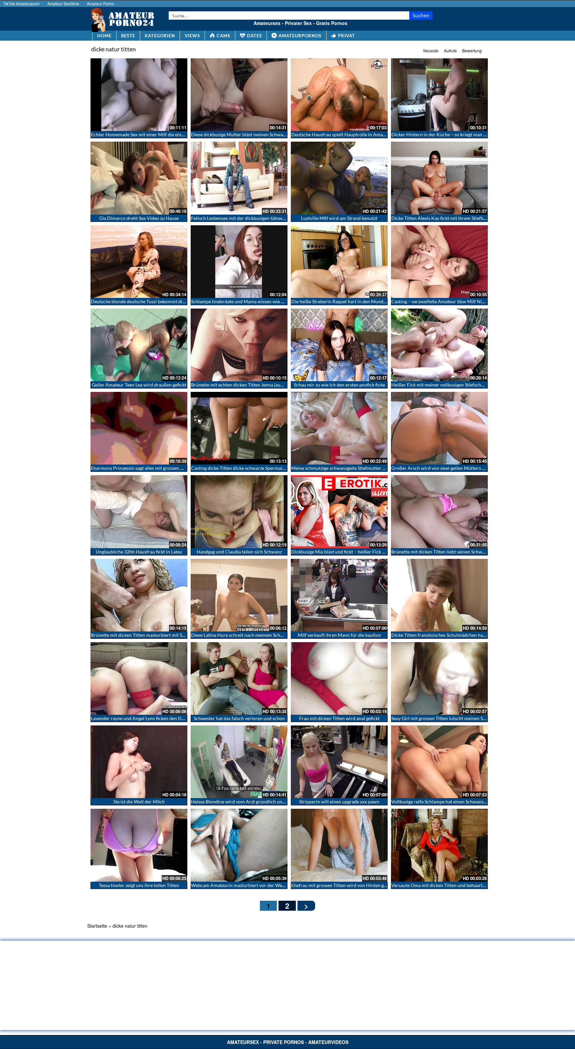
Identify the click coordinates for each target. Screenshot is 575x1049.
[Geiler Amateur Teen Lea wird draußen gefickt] (139, 345)
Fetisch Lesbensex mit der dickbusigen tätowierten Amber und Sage (260, 218)
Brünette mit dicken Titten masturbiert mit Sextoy (142, 635)
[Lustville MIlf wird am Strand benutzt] (339, 178)
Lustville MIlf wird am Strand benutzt (339, 218)
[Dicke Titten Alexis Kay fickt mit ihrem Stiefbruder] (439, 178)
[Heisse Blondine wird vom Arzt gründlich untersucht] (239, 761)
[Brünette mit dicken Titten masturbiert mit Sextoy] (139, 595)
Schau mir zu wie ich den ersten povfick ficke (339, 385)
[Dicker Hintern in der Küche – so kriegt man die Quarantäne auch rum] (439, 94)
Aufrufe (450, 50)
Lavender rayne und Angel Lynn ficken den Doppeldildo (147, 718)
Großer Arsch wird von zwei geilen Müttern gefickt (443, 468)
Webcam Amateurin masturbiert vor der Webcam (242, 885)
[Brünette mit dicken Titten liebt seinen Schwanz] (439, 511)
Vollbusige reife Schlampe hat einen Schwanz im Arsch (447, 801)
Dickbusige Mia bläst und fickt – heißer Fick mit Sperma (348, 551)
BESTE (128, 35)
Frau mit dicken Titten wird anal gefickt (339, 718)
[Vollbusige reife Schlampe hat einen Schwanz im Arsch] (439, 761)
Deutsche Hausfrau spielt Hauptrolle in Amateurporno (347, 134)
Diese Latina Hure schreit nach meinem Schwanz (241, 635)
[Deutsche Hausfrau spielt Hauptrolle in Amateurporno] (339, 94)
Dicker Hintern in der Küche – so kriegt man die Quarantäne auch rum (463, 134)
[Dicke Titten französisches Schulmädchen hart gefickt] (439, 595)
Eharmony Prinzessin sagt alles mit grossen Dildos (142, 468)
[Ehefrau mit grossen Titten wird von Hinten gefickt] (339, 845)
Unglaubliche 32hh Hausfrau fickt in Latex (139, 551)
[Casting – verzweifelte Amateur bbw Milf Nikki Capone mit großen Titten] (439, 261)
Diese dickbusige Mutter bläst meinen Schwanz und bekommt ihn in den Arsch (271, 134)
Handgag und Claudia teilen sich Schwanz (239, 551)
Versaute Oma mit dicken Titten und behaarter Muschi (447, 885)
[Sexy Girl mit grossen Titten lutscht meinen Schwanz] (439, 678)
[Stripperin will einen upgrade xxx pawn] (339, 761)
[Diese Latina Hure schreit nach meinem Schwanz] (239, 595)
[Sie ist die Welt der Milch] (139, 761)
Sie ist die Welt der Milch (139, 801)
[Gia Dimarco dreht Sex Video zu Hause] (139, 178)
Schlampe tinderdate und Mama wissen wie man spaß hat (249, 301)
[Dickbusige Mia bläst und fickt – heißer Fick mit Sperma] (339, 511)
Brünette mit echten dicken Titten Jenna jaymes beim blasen (252, 385)
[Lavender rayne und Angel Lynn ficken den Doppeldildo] (139, 678)
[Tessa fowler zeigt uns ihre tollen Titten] (139, 845)
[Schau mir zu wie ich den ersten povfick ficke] (339, 345)
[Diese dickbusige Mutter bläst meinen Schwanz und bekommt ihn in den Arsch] (239, 94)
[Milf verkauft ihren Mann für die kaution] (339, 595)
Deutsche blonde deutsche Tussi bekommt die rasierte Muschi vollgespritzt (168, 301)
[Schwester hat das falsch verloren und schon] (239, 678)
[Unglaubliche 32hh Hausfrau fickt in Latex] (139, 511)
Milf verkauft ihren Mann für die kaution (339, 635)
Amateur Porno (100, 3)
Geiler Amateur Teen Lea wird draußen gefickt (139, 385)
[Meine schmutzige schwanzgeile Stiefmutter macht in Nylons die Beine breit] (339, 428)
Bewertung (472, 50)
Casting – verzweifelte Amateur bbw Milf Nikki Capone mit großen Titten (466, 301)
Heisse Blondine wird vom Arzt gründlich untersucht (245, 801)
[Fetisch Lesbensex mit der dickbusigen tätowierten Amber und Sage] (239, 178)
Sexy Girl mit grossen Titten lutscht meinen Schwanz (444, 718)
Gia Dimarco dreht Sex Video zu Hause (139, 218)
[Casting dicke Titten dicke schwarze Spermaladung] (239, 428)
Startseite (97, 925)
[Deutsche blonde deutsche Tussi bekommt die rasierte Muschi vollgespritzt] (139, 261)
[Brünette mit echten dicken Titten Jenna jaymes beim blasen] (239, 345)
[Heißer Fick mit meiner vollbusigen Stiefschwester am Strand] (439, 345)
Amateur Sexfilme (63, 3)
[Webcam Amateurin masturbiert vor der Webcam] (239, 845)
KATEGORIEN (160, 35)
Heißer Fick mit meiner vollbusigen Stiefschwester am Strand (454, 385)
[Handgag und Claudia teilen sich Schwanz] (239, 511)
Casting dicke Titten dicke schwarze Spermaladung (243, 468)
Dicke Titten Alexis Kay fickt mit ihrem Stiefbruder (443, 218)
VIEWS (192, 35)
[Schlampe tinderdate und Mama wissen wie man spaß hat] (239, 261)
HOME (104, 35)
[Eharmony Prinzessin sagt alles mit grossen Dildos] (139, 428)
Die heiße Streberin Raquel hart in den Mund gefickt (344, 301)
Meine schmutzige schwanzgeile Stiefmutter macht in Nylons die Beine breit (369, 468)
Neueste (431, 50)
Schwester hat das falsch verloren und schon (239, 718)
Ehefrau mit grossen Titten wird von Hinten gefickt (343, 885)
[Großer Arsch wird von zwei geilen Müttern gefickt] (439, 428)
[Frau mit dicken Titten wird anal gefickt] (339, 678)
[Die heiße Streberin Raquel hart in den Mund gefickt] (339, 261)
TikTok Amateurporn (21, 3)
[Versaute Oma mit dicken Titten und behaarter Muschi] (439, 845)
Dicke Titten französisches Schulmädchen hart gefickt (446, 635)
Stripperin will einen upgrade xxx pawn (339, 801)
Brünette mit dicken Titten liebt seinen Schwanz (440, 551)
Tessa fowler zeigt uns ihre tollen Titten (139, 885)
